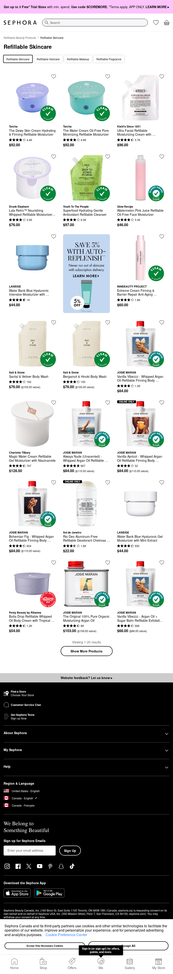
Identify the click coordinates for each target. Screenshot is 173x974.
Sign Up (70, 850)
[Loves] (155, 22)
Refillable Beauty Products (20, 37)
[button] (44, 935)
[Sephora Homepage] (20, 22)
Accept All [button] (128, 946)
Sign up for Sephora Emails (25, 841)
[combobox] (95, 22)
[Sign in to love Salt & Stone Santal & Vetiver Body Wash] (54, 322)
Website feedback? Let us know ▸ (86, 677)
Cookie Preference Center (66, 934)
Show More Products (86, 651)
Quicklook (32, 118)
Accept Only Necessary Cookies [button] (44, 945)
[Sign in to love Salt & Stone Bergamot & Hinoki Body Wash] (108, 322)
